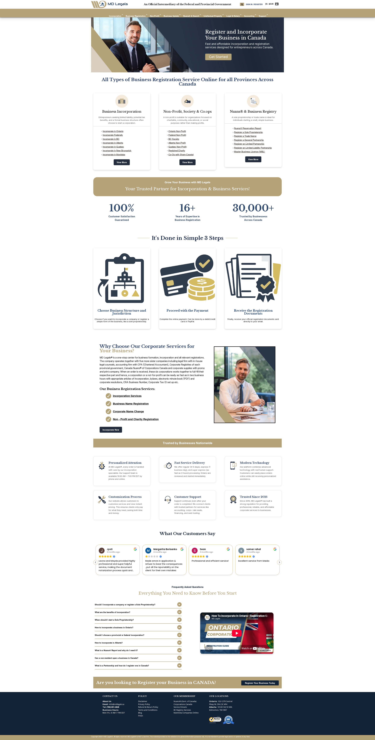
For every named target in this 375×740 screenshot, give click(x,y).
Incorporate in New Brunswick (117, 150)
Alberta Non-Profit (177, 142)
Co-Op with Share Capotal (181, 154)
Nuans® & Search (191, 16)
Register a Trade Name (245, 135)
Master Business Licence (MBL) (249, 151)
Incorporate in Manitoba (114, 154)
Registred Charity (176, 150)
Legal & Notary (233, 16)
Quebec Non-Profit (177, 146)
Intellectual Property (213, 16)
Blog (140, 712)
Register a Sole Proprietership (248, 132)
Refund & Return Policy (148, 707)
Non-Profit (154, 16)
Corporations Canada (183, 704)
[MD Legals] (109, 4)
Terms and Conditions (147, 710)
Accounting (249, 16)
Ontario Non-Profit (177, 131)
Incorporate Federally (113, 134)
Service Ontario (180, 707)
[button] (279, 562)
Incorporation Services (127, 396)
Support (262, 16)
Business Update (171, 16)
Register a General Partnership (249, 139)
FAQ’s (140, 715)
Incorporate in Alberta (113, 142)
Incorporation (115, 16)
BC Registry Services (182, 710)
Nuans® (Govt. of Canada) (185, 701)
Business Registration (136, 16)
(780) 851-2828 (113, 707)
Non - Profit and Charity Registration (136, 419)
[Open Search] (242, 4)
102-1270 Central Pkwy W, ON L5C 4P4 (220, 703)
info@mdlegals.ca (116, 704)
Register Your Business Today (260, 682)
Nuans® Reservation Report (247, 128)
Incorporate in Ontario (113, 131)
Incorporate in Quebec (113, 146)
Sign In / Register (254, 4)
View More (122, 162)
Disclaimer (142, 701)
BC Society (173, 138)
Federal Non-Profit (177, 134)
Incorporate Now (111, 429)
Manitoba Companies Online (186, 712)
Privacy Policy (144, 704)
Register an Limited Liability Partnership (253, 147)
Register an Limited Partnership (249, 143)
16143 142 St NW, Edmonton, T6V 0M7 (220, 708)
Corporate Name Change (128, 411)
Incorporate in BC (111, 138)
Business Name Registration (131, 404)
